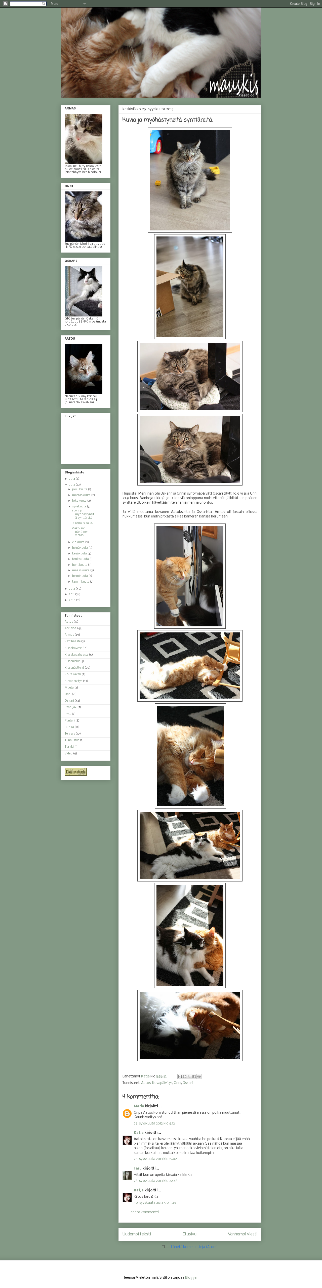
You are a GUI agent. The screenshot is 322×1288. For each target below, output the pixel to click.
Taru (138, 1169)
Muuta (69, 687)
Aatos (146, 1083)
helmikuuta (80, 576)
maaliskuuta (81, 570)
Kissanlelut (72, 661)
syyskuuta (79, 506)
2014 (72, 478)
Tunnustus (72, 740)
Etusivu (189, 1234)
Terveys (70, 733)
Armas (69, 634)
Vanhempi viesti (242, 1234)
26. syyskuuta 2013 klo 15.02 (155, 1159)
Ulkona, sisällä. (82, 523)
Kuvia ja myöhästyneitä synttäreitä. (82, 514)
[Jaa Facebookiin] (194, 1076)
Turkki (69, 746)
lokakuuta (79, 500)
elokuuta (78, 542)
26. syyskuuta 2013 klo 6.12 (154, 1123)
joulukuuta (80, 489)
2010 (72, 600)
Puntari (70, 720)
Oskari (188, 1083)
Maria (139, 1106)
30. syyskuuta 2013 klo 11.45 (155, 1203)
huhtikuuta (80, 565)
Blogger (191, 1278)
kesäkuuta (80, 553)
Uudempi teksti (137, 1234)
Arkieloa (70, 628)
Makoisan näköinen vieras (79, 532)
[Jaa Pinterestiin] (199, 1076)
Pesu (68, 714)
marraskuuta (81, 495)
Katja (139, 1133)
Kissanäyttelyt (74, 667)
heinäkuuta (80, 547)
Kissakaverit (73, 648)
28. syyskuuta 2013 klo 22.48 (156, 1181)
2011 (72, 594)
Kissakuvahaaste (76, 654)
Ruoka (69, 727)
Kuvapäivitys (162, 1083)
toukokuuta (81, 559)
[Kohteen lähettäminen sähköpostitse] (179, 1076)
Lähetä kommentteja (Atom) (194, 1247)
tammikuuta (81, 581)
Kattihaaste (72, 641)
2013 (72, 484)
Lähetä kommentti (144, 1212)
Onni (177, 1083)
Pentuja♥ (71, 707)
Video (68, 753)
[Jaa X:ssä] (189, 1076)
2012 (72, 588)
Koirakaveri (73, 674)
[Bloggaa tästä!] (184, 1076)
